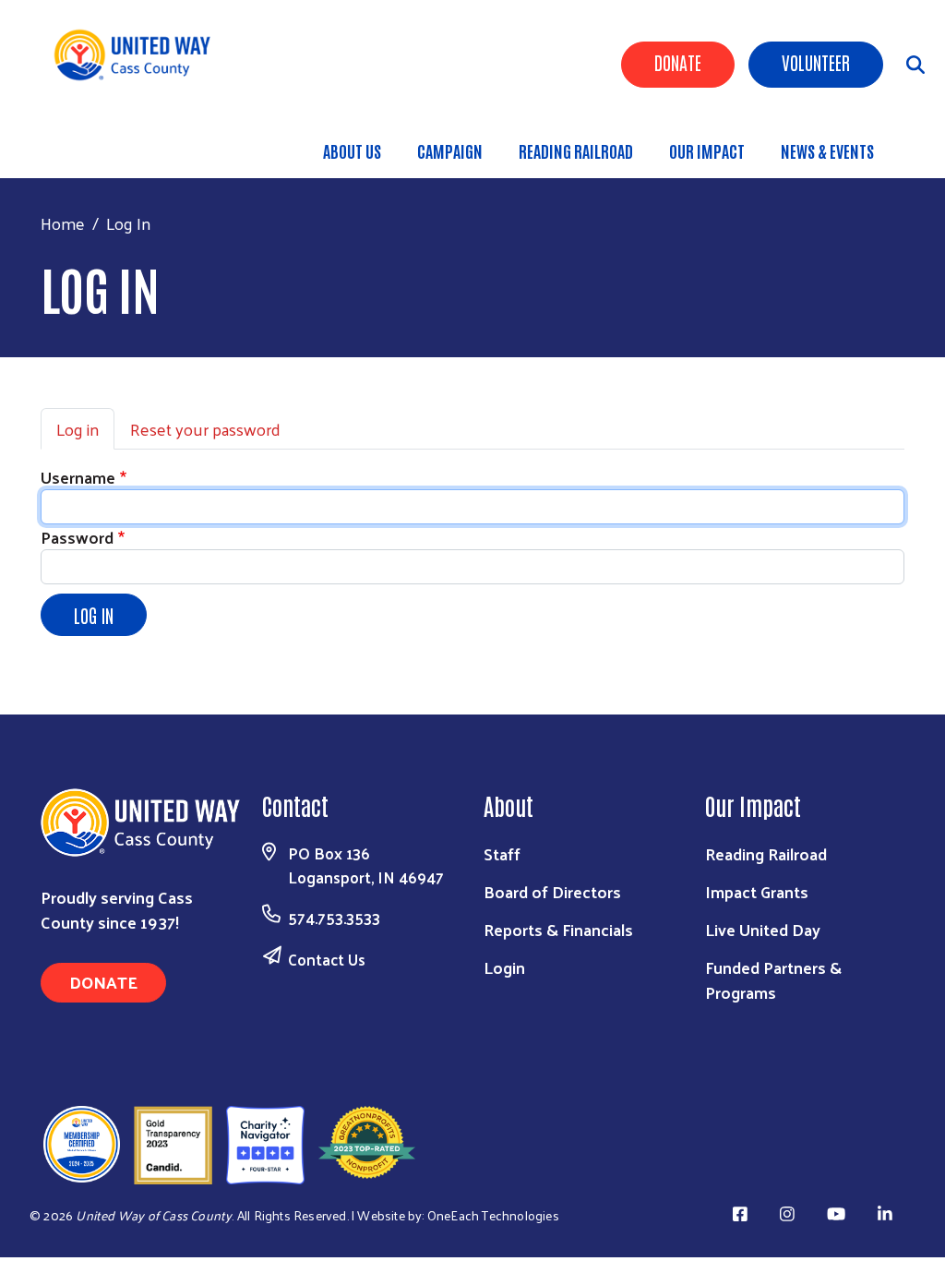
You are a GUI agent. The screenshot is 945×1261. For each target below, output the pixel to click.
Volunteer (816, 62)
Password (77, 536)
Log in (77, 429)
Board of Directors (552, 891)
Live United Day (762, 929)
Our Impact (707, 150)
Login (504, 967)
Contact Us (326, 959)
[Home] (139, 55)
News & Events (827, 150)
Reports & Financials (558, 929)
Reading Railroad (576, 150)
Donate (677, 62)
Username (78, 476)
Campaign (450, 150)
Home (63, 222)
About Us (352, 150)
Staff (502, 853)
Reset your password (205, 429)
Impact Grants (756, 891)
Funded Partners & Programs (773, 979)
